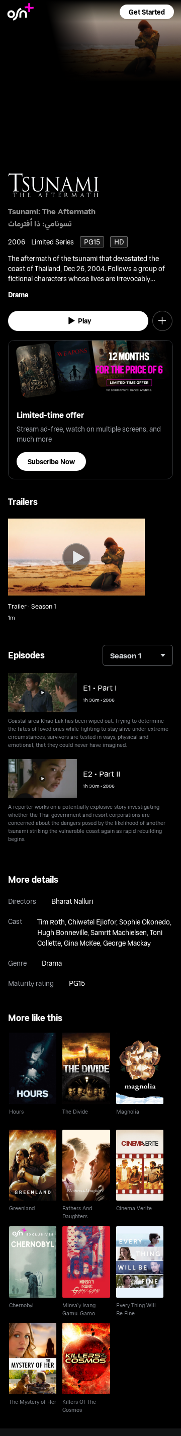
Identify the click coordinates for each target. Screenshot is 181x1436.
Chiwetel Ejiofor (92, 921)
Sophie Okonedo (144, 921)
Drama (18, 294)
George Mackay (127, 943)
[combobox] (138, 655)
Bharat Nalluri (72, 901)
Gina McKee (82, 943)
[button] (147, 12)
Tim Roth (51, 921)
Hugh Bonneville (62, 932)
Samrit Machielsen (118, 932)
